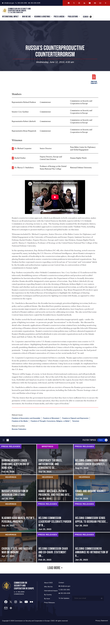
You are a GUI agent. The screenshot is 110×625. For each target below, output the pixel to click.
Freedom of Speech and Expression (75, 418)
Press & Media (59, 16)
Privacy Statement (101, 620)
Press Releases (49, 602)
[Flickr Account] (95, 3)
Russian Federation (19, 429)
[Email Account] (100, 3)
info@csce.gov (9, 3)
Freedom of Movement (51, 418)
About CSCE (48, 582)
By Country (48, 594)
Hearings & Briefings (42, 16)
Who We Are (26, 16)
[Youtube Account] (89, 3)
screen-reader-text (18, 459)
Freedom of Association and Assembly (26, 418)
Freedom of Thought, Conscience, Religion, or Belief (50, 421)
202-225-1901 (22, 3)
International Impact (10, 16)
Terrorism (75, 421)
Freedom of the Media (20, 421)
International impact (51, 590)
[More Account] (105, 3)
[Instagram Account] (79, 3)
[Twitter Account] (74, 3)
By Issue (47, 598)
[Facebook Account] (68, 3)
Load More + (55, 568)
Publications (73, 16)
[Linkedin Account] (84, 3)
